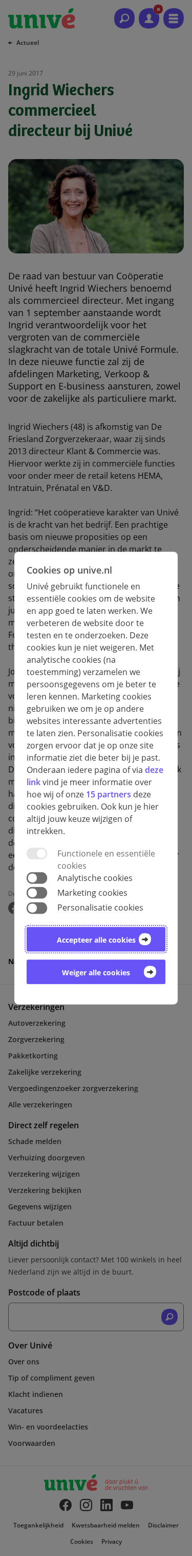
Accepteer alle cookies (96, 940)
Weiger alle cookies (96, 972)
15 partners (108, 794)
